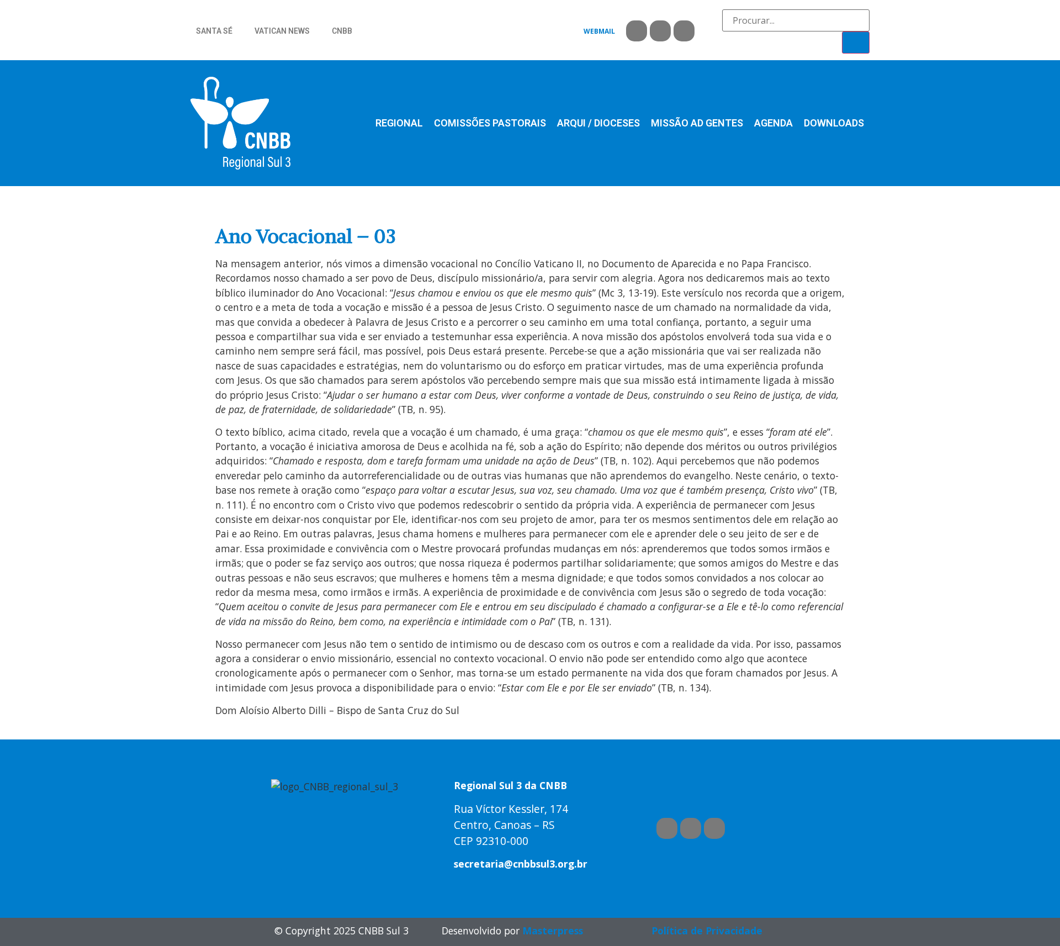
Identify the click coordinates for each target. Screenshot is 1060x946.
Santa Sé (214, 31)
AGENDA (773, 123)
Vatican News (282, 31)
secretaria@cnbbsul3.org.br (520, 863)
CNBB (342, 31)
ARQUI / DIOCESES (598, 123)
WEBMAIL (599, 31)
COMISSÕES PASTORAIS (490, 123)
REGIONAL (399, 123)
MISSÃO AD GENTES (697, 123)
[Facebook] (636, 30)
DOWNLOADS (834, 123)
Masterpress (552, 930)
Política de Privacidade (706, 930)
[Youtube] (660, 30)
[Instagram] (684, 30)
